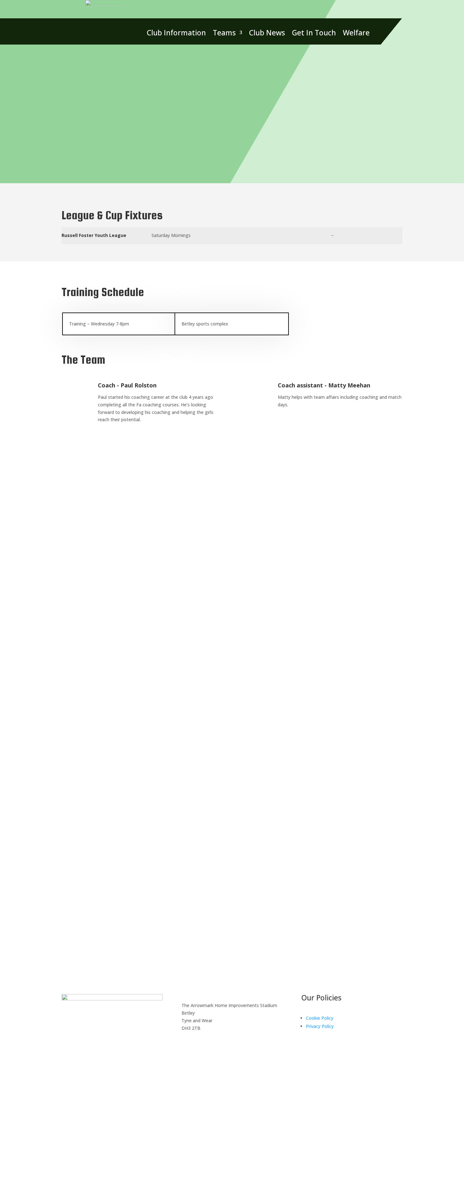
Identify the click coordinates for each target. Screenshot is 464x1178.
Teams (224, 33)
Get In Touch (314, 33)
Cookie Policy (319, 1018)
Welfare (356, 33)
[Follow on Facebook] (219, 1046)
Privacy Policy (320, 1026)
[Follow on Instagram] (79, 935)
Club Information (176, 33)
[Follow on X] (67, 935)
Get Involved (376, 887)
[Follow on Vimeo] (92, 935)
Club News (267, 33)
